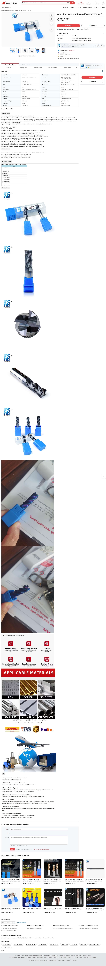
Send (12, 849)
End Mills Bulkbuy (6, 947)
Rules (103, 7)
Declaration (68, 960)
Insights (89, 955)
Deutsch (50, 957)
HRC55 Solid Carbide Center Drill (8, 930)
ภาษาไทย (76, 957)
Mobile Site (84, 955)
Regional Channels (70, 955)
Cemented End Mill (54, 944)
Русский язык (40, 957)
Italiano (45, 957)
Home (2, 10)
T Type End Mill (74, 944)
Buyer (71, 7)
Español (23, 957)
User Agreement (61, 960)
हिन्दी (72, 957)
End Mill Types (64, 944)
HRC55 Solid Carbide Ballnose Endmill (9, 925)
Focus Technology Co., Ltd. (43, 960)
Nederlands (56, 957)
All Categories (6, 7)
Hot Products (17, 955)
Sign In (59, 58)
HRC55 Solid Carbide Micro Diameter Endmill (63, 928)
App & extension (87, 7)
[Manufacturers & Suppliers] (9, 2)
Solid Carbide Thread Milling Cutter (9, 928)
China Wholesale (47, 955)
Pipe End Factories (7, 944)
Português (29, 957)
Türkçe (81, 957)
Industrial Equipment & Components (12, 10)
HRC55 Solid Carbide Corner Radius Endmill (88, 928)
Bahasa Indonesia (92, 957)
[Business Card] (102, 71)
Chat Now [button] (93, 25)
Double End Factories (30, 944)
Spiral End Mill (83, 944)
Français (34, 957)
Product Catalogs (22, 922)
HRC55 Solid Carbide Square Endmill (35, 925)
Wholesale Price (55, 955)
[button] (74, 67)
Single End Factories (18, 944)
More (2, 950)
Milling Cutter (23, 10)
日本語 (68, 957)
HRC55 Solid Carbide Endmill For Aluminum (88, 925)
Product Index (78, 955)
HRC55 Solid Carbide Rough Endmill (61, 925)
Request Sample (84, 29)
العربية (60, 957)
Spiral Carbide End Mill (94, 944)
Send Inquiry (68, 25)
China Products (25, 955)
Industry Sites (62, 955)
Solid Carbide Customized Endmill (34, 928)
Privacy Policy (74, 960)
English (19, 957)
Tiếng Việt (86, 957)
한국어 (64, 957)
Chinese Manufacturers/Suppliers (35, 955)
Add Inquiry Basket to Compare (28, 56)
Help (79, 7)
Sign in (103, 3)
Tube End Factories (42, 944)
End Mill (29, 10)
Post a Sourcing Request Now (41, 849)
